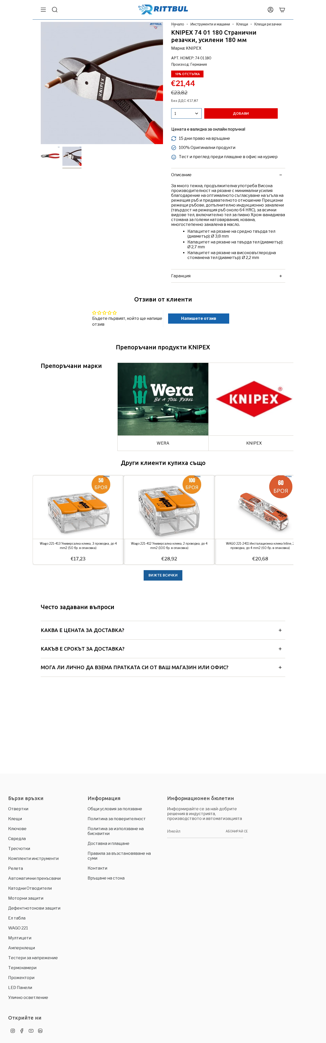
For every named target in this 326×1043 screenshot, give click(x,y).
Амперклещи (21, 947)
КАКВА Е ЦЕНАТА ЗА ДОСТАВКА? (82, 630)
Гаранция (181, 275)
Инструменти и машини (210, 24)
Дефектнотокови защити (34, 908)
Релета (15, 868)
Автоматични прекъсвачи (34, 878)
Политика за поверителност (117, 818)
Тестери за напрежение (33, 957)
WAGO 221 (18, 928)
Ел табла (16, 918)
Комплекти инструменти (33, 858)
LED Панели (20, 987)
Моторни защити (25, 898)
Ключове (17, 828)
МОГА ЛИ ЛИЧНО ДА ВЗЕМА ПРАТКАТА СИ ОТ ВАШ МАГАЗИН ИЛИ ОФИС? (134, 667)
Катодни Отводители (30, 888)
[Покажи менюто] (43, 10)
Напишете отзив (198, 318)
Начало (177, 24)
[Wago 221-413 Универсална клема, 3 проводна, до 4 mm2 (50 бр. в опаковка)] (78, 507)
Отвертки (18, 808)
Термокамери (22, 967)
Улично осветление (28, 997)
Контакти (97, 868)
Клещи (242, 24)
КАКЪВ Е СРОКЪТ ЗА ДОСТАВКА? (83, 649)
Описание (181, 174)
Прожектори (21, 977)
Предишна (41, 83)
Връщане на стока (106, 878)
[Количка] (282, 10)
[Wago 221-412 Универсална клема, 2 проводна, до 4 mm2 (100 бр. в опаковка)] (169, 507)
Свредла (17, 838)
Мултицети (19, 938)
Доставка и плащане (108, 843)
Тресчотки (19, 848)
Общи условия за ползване (115, 808)
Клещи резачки (267, 24)
